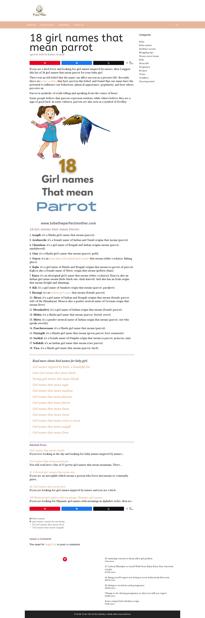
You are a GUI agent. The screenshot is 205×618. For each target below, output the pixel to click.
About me (31, 25)
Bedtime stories (147, 49)
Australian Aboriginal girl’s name (69, 258)
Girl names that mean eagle (51, 385)
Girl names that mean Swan (51, 408)
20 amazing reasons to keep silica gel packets (128, 558)
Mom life (144, 63)
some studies (49, 81)
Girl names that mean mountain (49, 461)
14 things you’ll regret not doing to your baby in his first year (137, 577)
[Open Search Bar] (176, 24)
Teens (142, 74)
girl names (38, 521)
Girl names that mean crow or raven (56, 420)
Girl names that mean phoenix (52, 397)
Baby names (38, 518)
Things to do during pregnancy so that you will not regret (136, 593)
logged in (50, 544)
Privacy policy (47, 25)
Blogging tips (146, 52)
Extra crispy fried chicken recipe (122, 601)
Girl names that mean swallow (53, 390)
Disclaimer (64, 25)
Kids (141, 60)
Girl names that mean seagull (52, 426)
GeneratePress (124, 614)
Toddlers (144, 78)
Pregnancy (144, 67)
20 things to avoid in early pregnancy (124, 585)
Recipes (143, 70)
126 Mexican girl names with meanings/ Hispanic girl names (66, 497)
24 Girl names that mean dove (48, 486)
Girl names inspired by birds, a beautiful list (61, 367)
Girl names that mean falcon (51, 402)
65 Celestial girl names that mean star (52, 472)
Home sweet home (149, 56)
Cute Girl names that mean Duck (54, 373)
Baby (141, 42)
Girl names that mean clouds (47, 450)
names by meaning (55, 521)
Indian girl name (61, 292)
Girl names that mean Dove (51, 432)
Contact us (79, 25)
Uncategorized (146, 81)
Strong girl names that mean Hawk (56, 379)
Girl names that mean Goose (51, 414)
